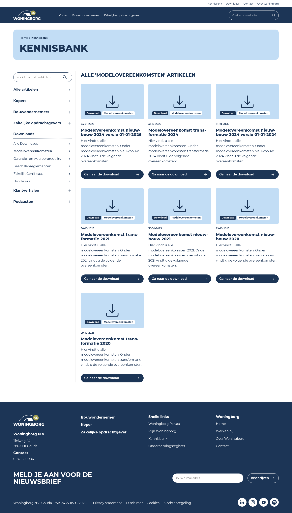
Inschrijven (260, 478)
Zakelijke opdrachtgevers (37, 123)
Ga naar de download (101, 174)
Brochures (22, 181)
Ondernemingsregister (166, 446)
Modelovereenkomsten (33, 151)
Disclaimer (134, 503)
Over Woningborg (268, 3)
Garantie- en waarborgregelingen (40, 159)
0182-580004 (23, 459)
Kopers (19, 101)
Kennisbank (215, 3)
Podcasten (23, 201)
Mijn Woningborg (162, 431)
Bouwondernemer (85, 15)
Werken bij (224, 431)
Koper (63, 15)
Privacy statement (107, 503)
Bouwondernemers (31, 112)
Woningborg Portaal (164, 424)
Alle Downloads (26, 143)
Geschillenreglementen (32, 166)
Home (24, 37)
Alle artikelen (26, 89)
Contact (248, 3)
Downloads (233, 3)
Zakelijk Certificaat (28, 174)
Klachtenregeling (177, 503)
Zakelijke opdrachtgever (121, 15)
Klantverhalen (26, 190)
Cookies (153, 503)
